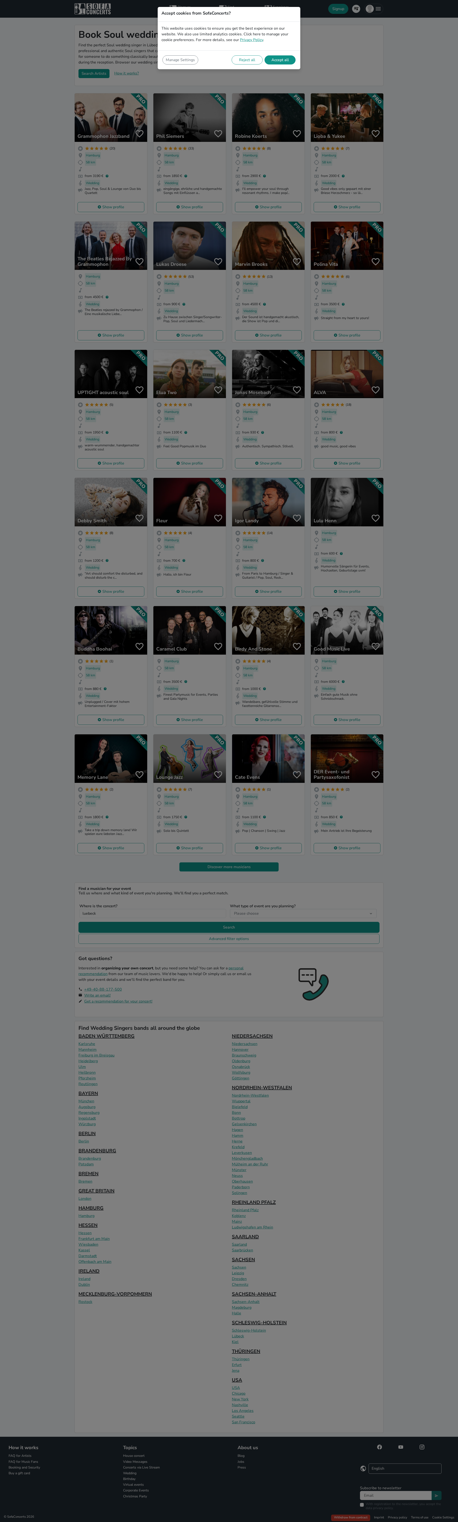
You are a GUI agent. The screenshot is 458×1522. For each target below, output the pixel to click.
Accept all (280, 60)
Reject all (247, 60)
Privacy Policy (251, 40)
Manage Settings (180, 60)
